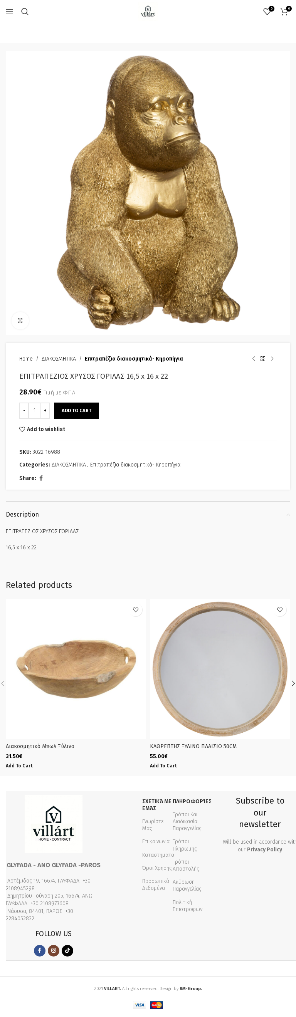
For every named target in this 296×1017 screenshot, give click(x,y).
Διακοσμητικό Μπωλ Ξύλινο (40, 746)
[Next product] (272, 359)
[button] (19, 766)
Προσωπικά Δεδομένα (155, 884)
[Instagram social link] (53, 951)
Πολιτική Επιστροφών (187, 906)
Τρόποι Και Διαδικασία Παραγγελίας (187, 821)
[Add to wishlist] (135, 609)
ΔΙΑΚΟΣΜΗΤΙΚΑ (59, 359)
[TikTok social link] (67, 951)
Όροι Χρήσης (157, 868)
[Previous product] (253, 359)
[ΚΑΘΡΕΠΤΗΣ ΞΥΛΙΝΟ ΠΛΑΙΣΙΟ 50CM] (220, 669)
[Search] (25, 11)
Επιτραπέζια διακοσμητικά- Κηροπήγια (134, 359)
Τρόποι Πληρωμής (185, 845)
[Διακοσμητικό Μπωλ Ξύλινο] (76, 669)
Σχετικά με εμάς (157, 805)
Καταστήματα (158, 855)
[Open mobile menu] (9, 11)
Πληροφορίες (191, 801)
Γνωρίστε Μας (152, 825)
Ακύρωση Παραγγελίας (187, 885)
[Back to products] (262, 359)
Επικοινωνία (156, 841)
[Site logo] (148, 11)
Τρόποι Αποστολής (186, 865)
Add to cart (76, 410)
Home (26, 359)
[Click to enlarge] (20, 320)
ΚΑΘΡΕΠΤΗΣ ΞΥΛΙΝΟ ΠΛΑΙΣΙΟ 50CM (193, 746)
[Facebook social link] (40, 478)
